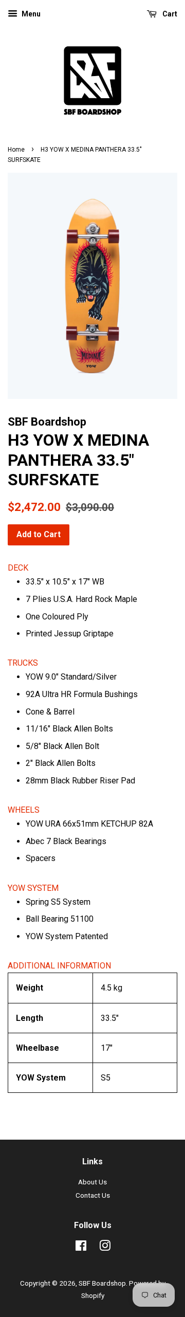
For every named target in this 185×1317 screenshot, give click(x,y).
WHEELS (24, 810)
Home (16, 149)
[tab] (92, 568)
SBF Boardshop (102, 1283)
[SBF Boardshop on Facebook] (81, 1247)
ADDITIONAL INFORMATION (59, 966)
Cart (169, 14)
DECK (18, 568)
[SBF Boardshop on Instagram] (104, 1247)
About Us (92, 1182)
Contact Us (93, 1195)
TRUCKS (23, 663)
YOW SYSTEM (33, 888)
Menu (30, 14)
